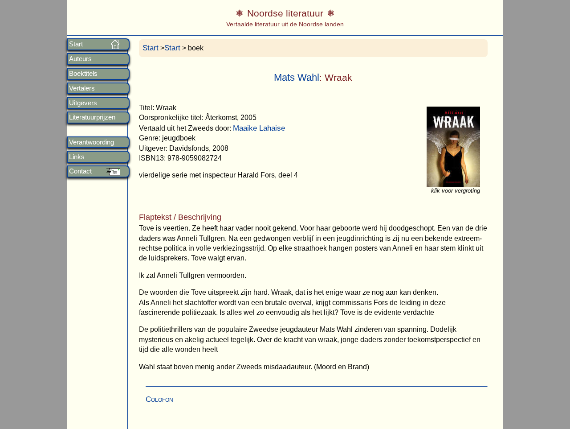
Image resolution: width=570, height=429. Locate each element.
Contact (80, 171)
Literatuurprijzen (92, 117)
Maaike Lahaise (259, 128)
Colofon (159, 399)
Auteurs (80, 58)
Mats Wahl (296, 77)
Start (76, 44)
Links (77, 157)
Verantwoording (91, 142)
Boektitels (83, 73)
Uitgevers (83, 103)
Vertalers (82, 88)
